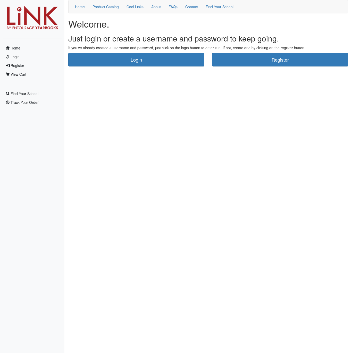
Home (15, 48)
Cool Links (135, 6)
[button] (136, 60)
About (156, 6)
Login (15, 56)
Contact (191, 6)
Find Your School (24, 93)
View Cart (18, 74)
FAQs (173, 6)
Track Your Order (24, 102)
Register (17, 65)
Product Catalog (106, 6)
